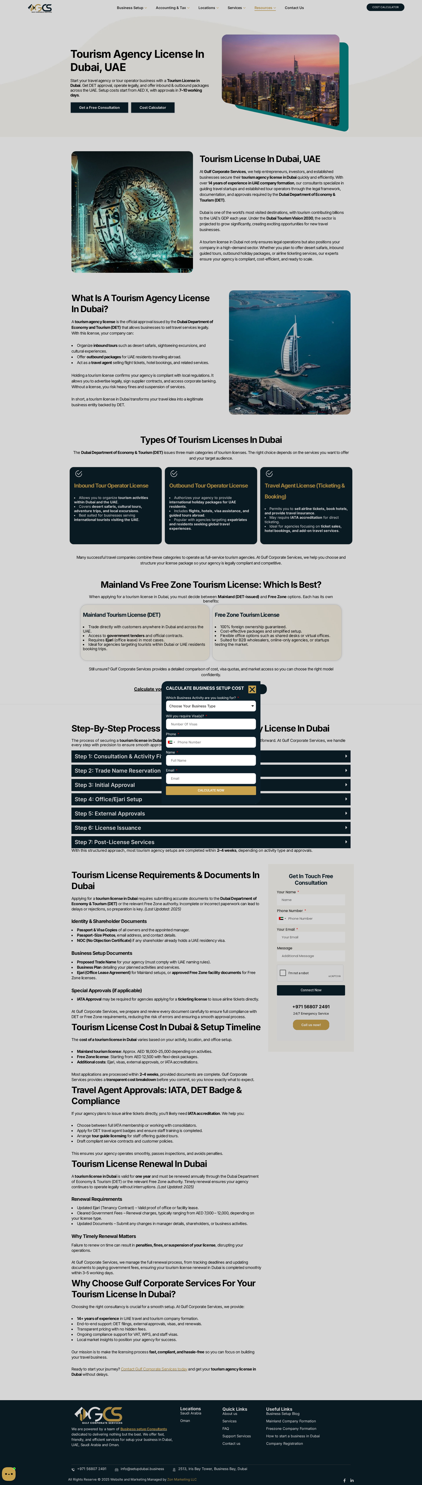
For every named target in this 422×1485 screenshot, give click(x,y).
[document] (211, 742)
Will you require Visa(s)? (185, 716)
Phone (171, 734)
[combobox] (171, 742)
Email (170, 770)
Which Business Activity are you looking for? (201, 698)
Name (171, 752)
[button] (252, 689)
